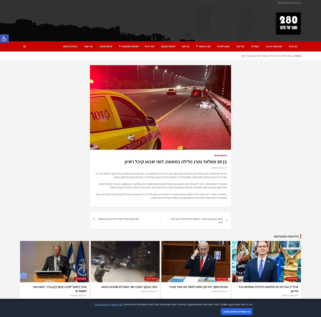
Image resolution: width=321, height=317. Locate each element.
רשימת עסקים (168, 46)
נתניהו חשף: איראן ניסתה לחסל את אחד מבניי (198, 287)
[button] (4, 38)
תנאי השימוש (117, 304)
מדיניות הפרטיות (102, 304)
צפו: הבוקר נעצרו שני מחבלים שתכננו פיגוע (129, 287)
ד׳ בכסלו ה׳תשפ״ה (218, 167)
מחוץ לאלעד (223, 46)
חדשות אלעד (220, 155)
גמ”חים (185, 46)
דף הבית (293, 46)
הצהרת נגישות (70, 46)
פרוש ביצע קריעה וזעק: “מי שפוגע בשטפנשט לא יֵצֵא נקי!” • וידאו (196, 220)
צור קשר (88, 46)
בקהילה (255, 46)
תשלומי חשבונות (130, 46)
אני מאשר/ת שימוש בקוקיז (236, 311)
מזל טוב (240, 46)
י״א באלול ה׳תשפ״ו (290, 295)
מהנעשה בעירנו (274, 46)
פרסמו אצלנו (105, 46)
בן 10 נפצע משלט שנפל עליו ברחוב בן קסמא (118, 218)
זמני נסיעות (205, 46)
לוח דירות (149, 46)
